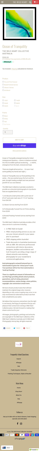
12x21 (6, 100)
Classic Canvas (9, 87)
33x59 (6, 106)
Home (19, 388)
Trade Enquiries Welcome (19, 370)
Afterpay (18, 362)
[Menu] (2, 2)
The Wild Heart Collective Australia (21, 431)
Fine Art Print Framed (10, 82)
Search (19, 359)
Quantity (5, 128)
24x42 (6, 103)
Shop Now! (18, 391)
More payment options (19, 150)
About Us (18, 395)
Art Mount (7, 90)
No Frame (7, 124)
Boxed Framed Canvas (11, 85)
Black (6, 116)
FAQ (18, 366)
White (6, 119)
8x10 (17, 106)
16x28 (18, 100)
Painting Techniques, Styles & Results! (19, 373)
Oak (5, 121)
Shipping (14, 69)
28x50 (18, 103)
